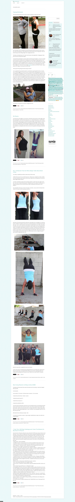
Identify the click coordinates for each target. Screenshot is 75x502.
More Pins (51, 85)
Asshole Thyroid (50, 106)
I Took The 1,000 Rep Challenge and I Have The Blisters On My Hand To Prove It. (28, 429)
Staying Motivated (18, 12)
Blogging (49, 109)
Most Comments (56, 22)
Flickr (56, 13)
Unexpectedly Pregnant (52, 133)
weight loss (17, 109)
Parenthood (50, 123)
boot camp (30, 64)
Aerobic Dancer (50, 105)
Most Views (50, 22)
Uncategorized (50, 132)
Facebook (50, 10)
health (14, 109)
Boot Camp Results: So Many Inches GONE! (24, 385)
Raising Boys (50, 127)
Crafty (49, 112)
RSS (50, 13)
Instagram (53, 10)
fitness (43, 108)
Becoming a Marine (51, 107)
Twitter (60, 10)
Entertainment (50, 115)
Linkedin (53, 13)
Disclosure (14, 495)
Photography (50, 124)
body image (40, 163)
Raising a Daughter (51, 126)
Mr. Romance (50, 121)
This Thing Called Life (51, 130)
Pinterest (60, 13)
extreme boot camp (35, 377)
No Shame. (16, 116)
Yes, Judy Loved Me (51, 135)
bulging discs (50, 110)
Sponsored (50, 129)
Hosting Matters (34, 496)
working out (21, 422)
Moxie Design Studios (48, 496)
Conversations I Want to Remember (53, 111)
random (49, 128)
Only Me (49, 122)
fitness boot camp (41, 421)
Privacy (18, 495)
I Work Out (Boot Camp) (24, 108)
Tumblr (56, 10)
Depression (50, 113)
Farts (49, 116)
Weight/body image (31, 108)
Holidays (49, 117)
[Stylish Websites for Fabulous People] (52, 146)
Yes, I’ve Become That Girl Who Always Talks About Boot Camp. (28, 171)
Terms (21, 495)
